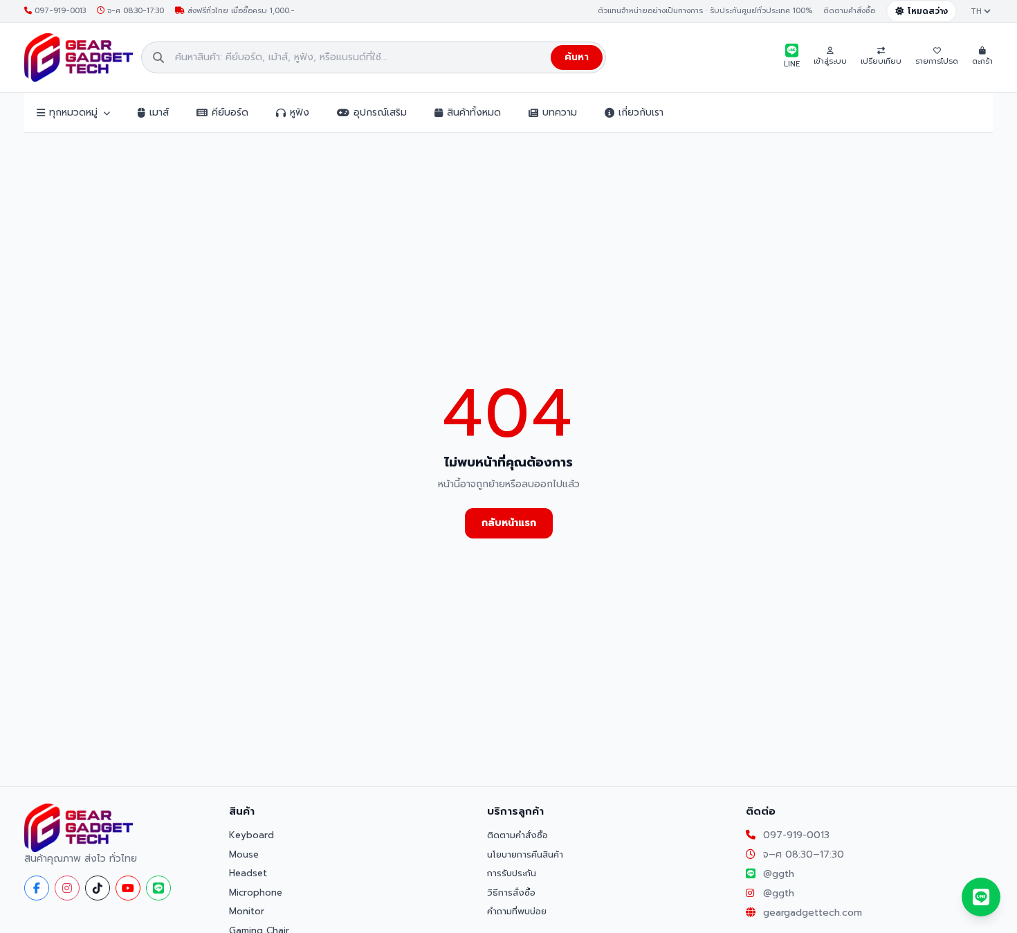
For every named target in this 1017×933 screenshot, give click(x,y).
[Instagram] (67, 888)
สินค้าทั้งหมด (474, 112)
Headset (248, 873)
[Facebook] (36, 888)
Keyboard (251, 835)
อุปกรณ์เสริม (380, 112)
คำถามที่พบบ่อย (517, 911)
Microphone (255, 892)
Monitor (246, 911)
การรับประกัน (511, 873)
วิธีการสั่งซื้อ (511, 892)
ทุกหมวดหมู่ (73, 112)
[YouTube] (128, 888)
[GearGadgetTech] (78, 57)
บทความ (559, 112)
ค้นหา (577, 57)
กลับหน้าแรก (509, 523)
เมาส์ (159, 112)
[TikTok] (97, 888)
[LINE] (158, 888)
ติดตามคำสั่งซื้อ (849, 11)
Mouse (244, 854)
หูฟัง (299, 112)
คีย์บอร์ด (230, 112)
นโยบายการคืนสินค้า (525, 854)
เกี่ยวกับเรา (641, 112)
